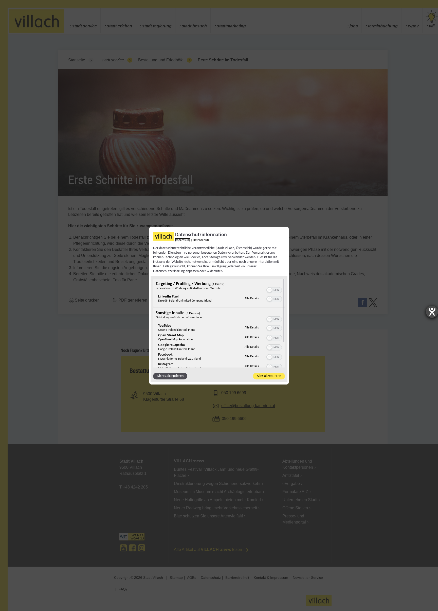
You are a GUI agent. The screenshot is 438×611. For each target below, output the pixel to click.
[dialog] (219, 305)
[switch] (274, 290)
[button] (269, 290)
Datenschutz (201, 239)
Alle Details (252, 298)
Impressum (182, 239)
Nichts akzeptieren (170, 376)
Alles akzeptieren (269, 376)
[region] (219, 323)
